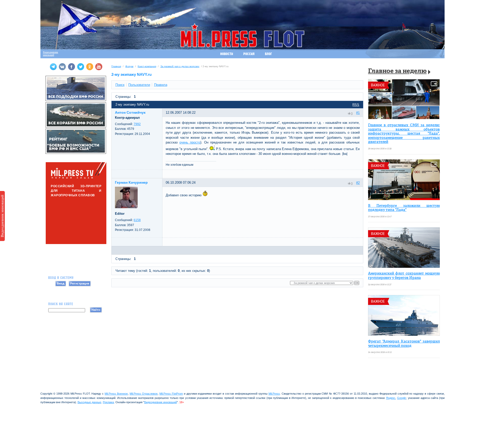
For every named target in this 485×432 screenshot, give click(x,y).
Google (401, 397)
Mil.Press (274, 393)
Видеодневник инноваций (2, 216)
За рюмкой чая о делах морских (179, 66)
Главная (116, 66)
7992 (137, 124)
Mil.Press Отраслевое (144, 393)
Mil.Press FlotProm (171, 393)
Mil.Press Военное (116, 393)
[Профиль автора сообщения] (126, 207)
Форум (129, 66)
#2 (358, 183)
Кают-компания (147, 66)
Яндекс (390, 397)
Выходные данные (89, 402)
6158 (137, 220)
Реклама (108, 402)
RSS (355, 105)
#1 (358, 113)
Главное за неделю (397, 71)
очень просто (189, 142)
